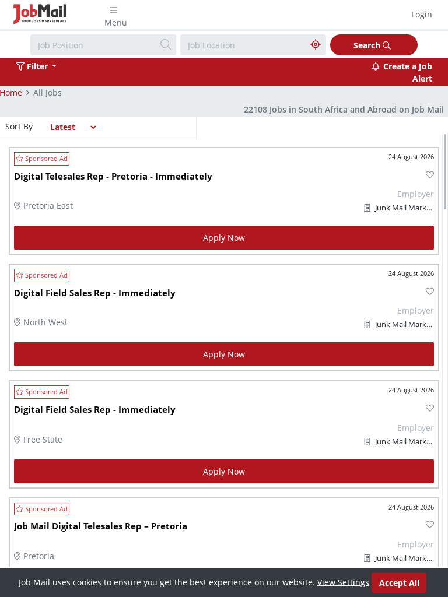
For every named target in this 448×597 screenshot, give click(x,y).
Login (421, 14)
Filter (37, 66)
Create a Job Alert (407, 72)
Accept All (399, 582)
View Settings (343, 581)
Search (368, 45)
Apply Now (224, 237)
